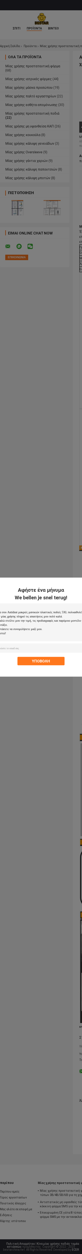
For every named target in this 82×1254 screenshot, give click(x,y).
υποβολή (41, 661)
